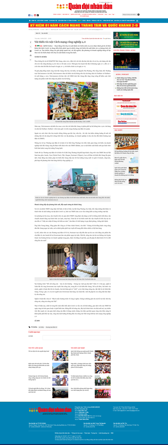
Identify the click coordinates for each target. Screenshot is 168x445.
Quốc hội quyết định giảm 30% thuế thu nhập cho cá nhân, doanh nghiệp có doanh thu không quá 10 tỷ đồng (124, 171)
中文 (106, 14)
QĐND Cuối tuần (75, 14)
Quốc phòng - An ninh (42, 20)
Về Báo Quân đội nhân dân (62, 433)
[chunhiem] (126, 44)
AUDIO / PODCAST (122, 74)
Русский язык (84, 16)
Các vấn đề (44, 33)
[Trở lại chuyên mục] (30, 60)
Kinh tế (79, 20)
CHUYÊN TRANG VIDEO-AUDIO (124, 50)
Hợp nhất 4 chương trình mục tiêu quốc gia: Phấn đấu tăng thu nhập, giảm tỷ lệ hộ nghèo (81, 365)
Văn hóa (89, 20)
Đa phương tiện (53, 20)
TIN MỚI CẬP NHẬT (78, 348)
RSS (112, 433)
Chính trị (33, 20)
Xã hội (83, 20)
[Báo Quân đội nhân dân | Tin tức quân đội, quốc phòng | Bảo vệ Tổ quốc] (84, 7)
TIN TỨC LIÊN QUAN (35, 348)
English (100, 14)
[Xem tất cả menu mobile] (137, 20)
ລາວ (110, 14)
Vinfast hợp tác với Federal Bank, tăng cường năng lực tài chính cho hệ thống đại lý (39, 378)
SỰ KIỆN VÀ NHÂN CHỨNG (89, 14)
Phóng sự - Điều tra (97, 20)
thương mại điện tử (51, 327)
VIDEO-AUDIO (57, 14)
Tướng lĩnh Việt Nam (108, 20)
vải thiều (41, 327)
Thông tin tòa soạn (77, 433)
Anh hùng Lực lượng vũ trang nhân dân (124, 20)
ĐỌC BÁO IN (66, 14)
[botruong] (126, 35)
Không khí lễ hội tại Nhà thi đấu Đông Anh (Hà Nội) (120, 181)
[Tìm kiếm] (138, 15)
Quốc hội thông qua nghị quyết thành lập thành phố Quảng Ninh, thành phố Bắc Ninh (82, 353)
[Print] (30, 55)
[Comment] (30, 51)
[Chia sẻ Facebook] (30, 42)
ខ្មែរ (113, 14)
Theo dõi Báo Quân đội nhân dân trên (92, 38)
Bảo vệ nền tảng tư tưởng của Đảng (67, 20)
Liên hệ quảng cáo (104, 433)
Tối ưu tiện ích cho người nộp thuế (38, 351)
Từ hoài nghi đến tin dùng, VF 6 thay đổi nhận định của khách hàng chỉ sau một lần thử (39, 390)
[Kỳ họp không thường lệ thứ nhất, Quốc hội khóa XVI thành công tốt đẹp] (126, 142)
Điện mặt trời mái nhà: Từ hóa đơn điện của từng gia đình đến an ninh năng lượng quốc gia (38, 365)
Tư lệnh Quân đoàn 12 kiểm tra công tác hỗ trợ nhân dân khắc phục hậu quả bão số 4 (81, 378)
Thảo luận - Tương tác (90, 433)
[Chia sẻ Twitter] (30, 46)
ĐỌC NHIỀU (118, 130)
